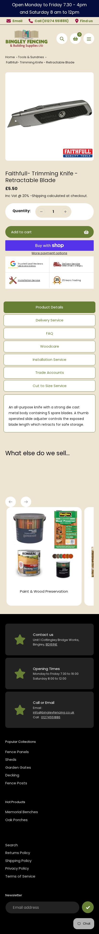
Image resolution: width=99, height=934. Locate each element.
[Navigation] (88, 38)
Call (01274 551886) (52, 20)
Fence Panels (17, 751)
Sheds (10, 759)
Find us (86, 20)
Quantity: (21, 210)
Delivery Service (71, 263)
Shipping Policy (18, 860)
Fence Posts (16, 783)
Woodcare (49, 346)
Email (17, 20)
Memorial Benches (21, 811)
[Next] (26, 502)
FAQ (49, 333)
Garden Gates (18, 767)
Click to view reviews (27, 265)
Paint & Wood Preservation (43, 591)
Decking (12, 775)
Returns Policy (17, 852)
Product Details (49, 307)
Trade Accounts (49, 372)
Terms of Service (20, 876)
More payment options (49, 253)
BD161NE (51, 644)
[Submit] (88, 907)
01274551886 (50, 717)
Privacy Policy (17, 868)
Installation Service (29, 280)
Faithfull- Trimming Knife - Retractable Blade (40, 62)
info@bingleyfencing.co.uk (53, 712)
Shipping (39, 195)
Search (11, 845)
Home (10, 57)
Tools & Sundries (31, 57)
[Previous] (10, 502)
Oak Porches (16, 819)
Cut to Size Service (50, 385)
